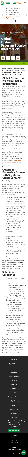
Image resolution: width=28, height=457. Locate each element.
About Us (14, 360)
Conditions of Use (14, 438)
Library (14, 405)
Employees (9, 32)
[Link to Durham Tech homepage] (12, 3)
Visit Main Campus (14, 430)
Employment (14, 409)
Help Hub (14, 372)
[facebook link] (13, 453)
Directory (14, 413)
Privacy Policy (14, 442)
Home (3, 32)
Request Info (18, 58)
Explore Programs (14, 376)
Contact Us (14, 380)
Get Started (14, 384)
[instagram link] (16, 453)
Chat (8, 58)
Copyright (14, 440)
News (14, 388)
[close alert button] (26, 15)
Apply (3, 58)
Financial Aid (13, 58)
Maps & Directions (14, 364)
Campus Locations (14, 368)
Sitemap (14, 445)
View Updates (10, 21)
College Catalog (14, 401)
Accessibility (14, 435)
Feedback (14, 447)
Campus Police (14, 417)
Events (14, 393)
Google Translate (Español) (14, 449)
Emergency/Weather (14, 397)
